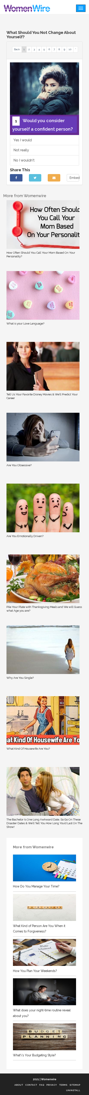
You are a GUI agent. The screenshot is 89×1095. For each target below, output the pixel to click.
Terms (63, 1085)
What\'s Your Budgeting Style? (34, 1055)
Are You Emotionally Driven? (24, 536)
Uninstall (73, 1090)
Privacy (51, 1085)
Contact (31, 1085)
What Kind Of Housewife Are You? (28, 748)
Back (17, 49)
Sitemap (75, 1085)
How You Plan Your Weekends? (35, 971)
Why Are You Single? (20, 677)
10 (70, 49)
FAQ (41, 1085)
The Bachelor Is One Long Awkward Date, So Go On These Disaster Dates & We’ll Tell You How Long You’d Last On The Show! (44, 823)
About (18, 1085)
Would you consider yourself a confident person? (42, 125)
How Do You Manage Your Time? (36, 886)
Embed (74, 178)
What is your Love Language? (25, 323)
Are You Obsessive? (19, 465)
